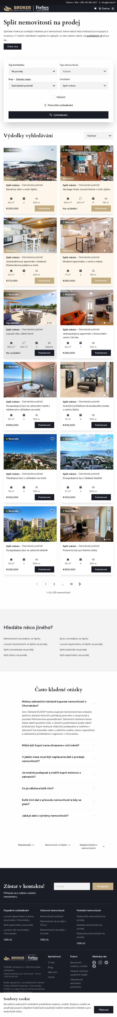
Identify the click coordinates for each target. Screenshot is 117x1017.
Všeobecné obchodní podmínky (76, 983)
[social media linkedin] (106, 962)
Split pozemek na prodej (73, 649)
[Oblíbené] (95, 8)
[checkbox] (53, 97)
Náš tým (52, 972)
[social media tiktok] (94, 966)
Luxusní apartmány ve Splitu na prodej (81, 644)
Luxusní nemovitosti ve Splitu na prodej (25, 644)
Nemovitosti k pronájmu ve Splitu (22, 638)
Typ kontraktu (16, 64)
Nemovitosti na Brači (51, 916)
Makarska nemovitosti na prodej (91, 935)
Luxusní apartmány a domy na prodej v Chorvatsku (19, 918)
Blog (50, 967)
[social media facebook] (94, 962)
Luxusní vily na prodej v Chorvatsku (17, 931)
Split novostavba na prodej (19, 649)
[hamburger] (113, 8)
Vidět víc (8, 939)
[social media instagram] (100, 962)
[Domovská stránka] (26, 8)
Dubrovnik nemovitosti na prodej (91, 918)
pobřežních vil (94, 35)
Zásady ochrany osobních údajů (79, 973)
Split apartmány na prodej (74, 655)
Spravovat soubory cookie (78, 964)
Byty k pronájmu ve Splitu (74, 638)
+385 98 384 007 (11, 976)
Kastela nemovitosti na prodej (89, 926)
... (63, 584)
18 (71, 584)
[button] (58, 703)
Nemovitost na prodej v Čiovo (53, 923)
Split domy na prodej (15, 655)
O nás (51, 962)
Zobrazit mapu (23, 79)
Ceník (51, 977)
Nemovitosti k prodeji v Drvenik (53, 931)
